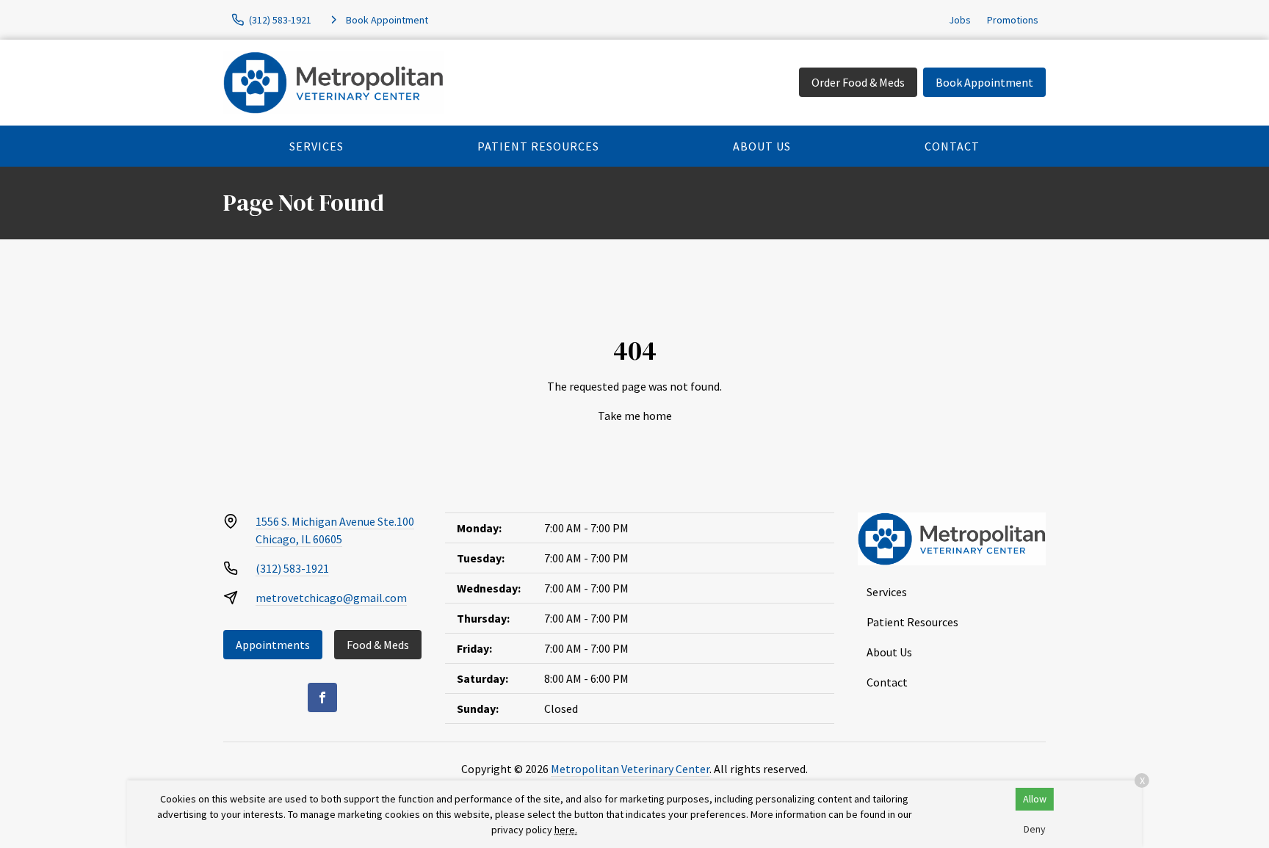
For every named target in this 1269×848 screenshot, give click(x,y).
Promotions (1012, 19)
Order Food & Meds (858, 82)
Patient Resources (538, 146)
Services (316, 146)
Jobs (960, 19)
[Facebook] (322, 697)
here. (565, 829)
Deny (1035, 829)
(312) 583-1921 (292, 568)
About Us (762, 146)
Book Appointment (984, 82)
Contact (952, 146)
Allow (1034, 798)
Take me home (635, 415)
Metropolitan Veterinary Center (630, 768)
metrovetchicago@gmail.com (331, 597)
